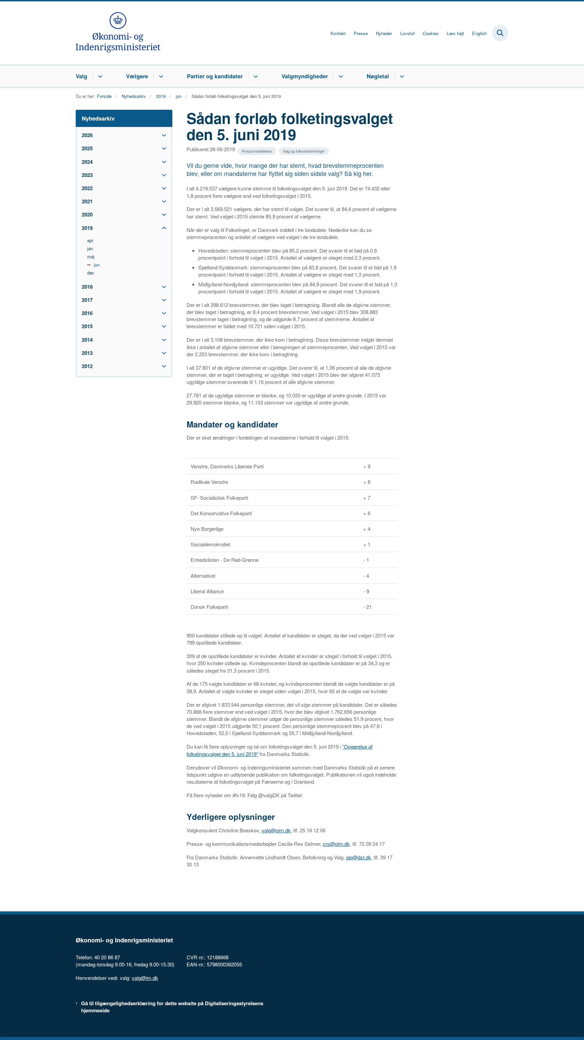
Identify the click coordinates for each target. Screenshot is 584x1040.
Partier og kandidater (215, 76)
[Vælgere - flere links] (160, 76)
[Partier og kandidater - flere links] (254, 76)
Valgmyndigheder (305, 76)
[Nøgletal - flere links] (401, 76)
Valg (81, 76)
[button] (162, 135)
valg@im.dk (145, 977)
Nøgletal (378, 76)
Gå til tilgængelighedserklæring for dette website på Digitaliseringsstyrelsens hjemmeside (172, 1007)
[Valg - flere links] (99, 76)
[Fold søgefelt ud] (500, 33)
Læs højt (455, 33)
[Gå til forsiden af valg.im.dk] (118, 33)
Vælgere (137, 76)
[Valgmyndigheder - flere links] (339, 76)
